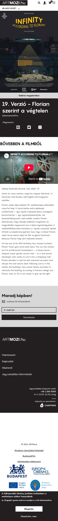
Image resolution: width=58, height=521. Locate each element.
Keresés (39, 2)
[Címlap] (14, 3)
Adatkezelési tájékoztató (29, 461)
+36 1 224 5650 (48, 391)
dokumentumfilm (10, 115)
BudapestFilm (29, 456)
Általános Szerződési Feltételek (29, 450)
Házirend (7, 367)
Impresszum (9, 354)
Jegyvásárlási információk (17, 374)
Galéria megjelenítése (29, 95)
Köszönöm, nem (29, 516)
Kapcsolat (7, 361)
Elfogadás (29, 509)
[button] (46, 3)
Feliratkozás (29, 317)
